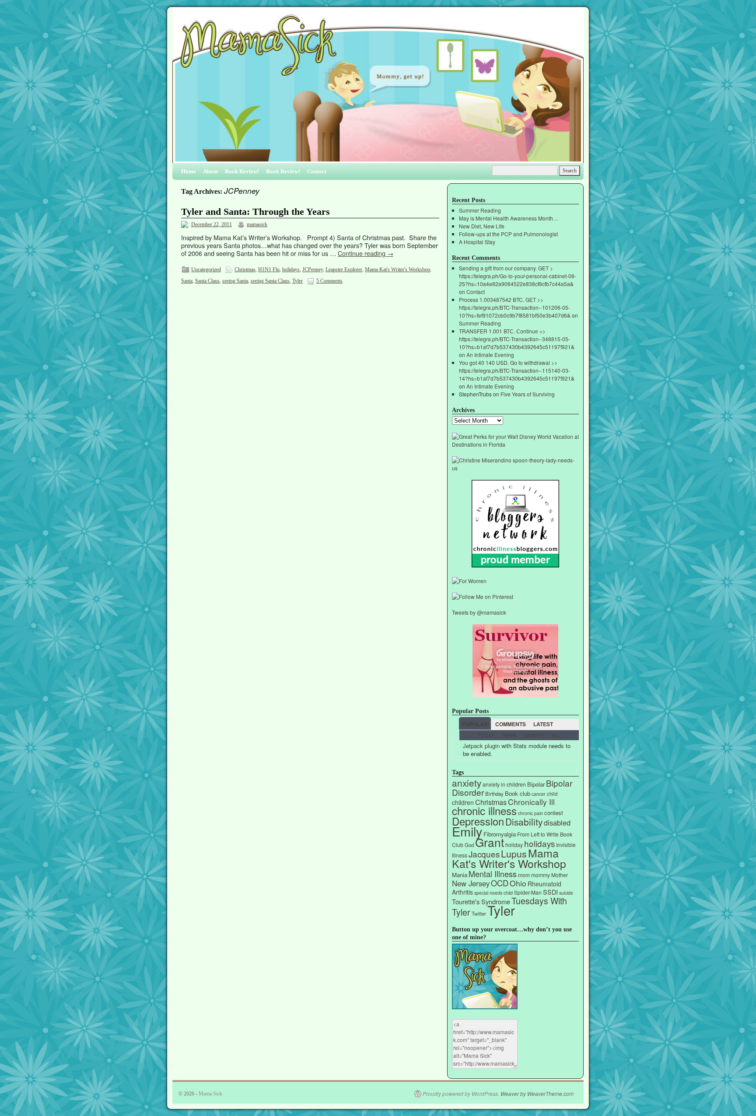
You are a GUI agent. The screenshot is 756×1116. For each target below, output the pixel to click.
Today (486, 734)
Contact (316, 171)
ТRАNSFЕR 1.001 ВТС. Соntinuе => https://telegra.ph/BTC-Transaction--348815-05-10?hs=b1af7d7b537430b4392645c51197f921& (516, 338)
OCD (499, 883)
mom (524, 874)
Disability (523, 821)
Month (534, 734)
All (556, 734)
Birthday (494, 793)
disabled (557, 822)
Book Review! (242, 171)
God (469, 844)
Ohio (518, 883)
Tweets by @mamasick (479, 612)
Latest (543, 724)
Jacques (484, 854)
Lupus (514, 853)
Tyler (297, 281)
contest (553, 812)
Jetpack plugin (481, 746)
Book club (517, 793)
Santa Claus (207, 281)
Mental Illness (493, 873)
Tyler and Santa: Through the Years (255, 211)
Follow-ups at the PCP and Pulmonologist (508, 234)
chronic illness (484, 810)
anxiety (466, 782)
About (210, 171)
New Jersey (471, 883)
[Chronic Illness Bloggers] (515, 565)
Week (509, 734)
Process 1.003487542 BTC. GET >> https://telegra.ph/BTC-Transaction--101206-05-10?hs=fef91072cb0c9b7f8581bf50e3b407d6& (514, 307)
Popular (475, 724)
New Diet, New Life (481, 226)
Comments (510, 724)
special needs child (493, 892)
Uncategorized (206, 269)
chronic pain (530, 813)
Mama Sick (210, 1094)
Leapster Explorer (344, 269)
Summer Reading (480, 210)
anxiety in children (504, 784)
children (463, 802)
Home (188, 171)
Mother (559, 874)
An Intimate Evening (490, 354)
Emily (467, 831)
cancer (539, 794)
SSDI (550, 891)
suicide (566, 892)
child (552, 793)
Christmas (245, 269)
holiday (514, 844)
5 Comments (329, 281)
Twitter (479, 913)
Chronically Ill (531, 801)
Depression (478, 821)
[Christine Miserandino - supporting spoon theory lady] (515, 468)
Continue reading (365, 253)
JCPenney (312, 269)
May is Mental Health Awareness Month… (508, 218)
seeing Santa (235, 281)
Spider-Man (528, 892)
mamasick (257, 224)
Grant (489, 842)
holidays (291, 269)
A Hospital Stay (477, 241)
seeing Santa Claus (270, 281)
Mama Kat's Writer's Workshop (397, 269)
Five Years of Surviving (527, 394)
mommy (540, 874)
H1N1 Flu (269, 269)
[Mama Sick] (378, 88)
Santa (186, 281)
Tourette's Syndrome (481, 901)
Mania (459, 875)
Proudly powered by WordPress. (461, 1093)
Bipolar (536, 784)
